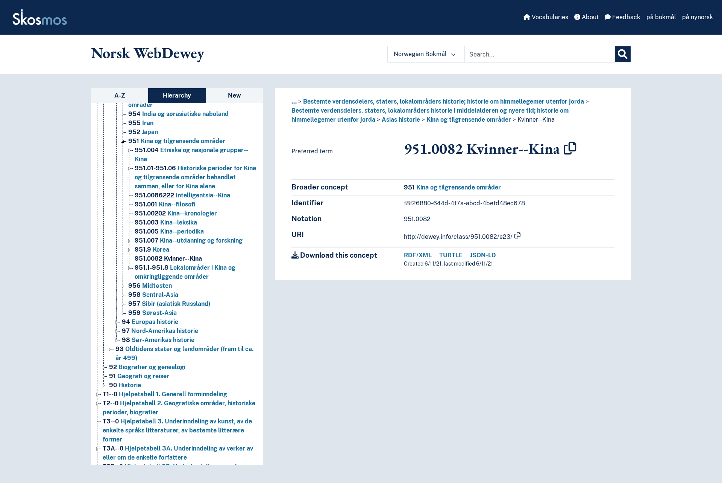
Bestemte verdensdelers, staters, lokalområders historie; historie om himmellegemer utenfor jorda (443, 101)
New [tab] (234, 95)
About (589, 17)
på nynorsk (697, 17)
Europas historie (150, 321)
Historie (125, 385)
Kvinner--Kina (168, 258)
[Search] (622, 54)
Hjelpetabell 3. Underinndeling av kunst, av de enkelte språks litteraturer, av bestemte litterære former (177, 430)
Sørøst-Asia (152, 312)
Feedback (625, 17)
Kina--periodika (169, 231)
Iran (140, 123)
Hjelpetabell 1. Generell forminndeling (165, 394)
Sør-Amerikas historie (158, 340)
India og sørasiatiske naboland (178, 114)
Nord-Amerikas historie (160, 331)
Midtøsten (150, 285)
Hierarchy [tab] (177, 95)
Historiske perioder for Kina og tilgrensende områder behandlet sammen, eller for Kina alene (195, 177)
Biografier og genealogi (147, 367)
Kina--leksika (166, 222)
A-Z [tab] (119, 95)
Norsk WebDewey (147, 53)
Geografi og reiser (139, 376)
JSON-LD (483, 255)
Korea (152, 249)
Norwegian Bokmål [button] (421, 54)
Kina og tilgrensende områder (176, 141)
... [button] (294, 101)
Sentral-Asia (153, 294)
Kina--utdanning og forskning (189, 240)
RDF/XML (418, 255)
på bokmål (661, 17)
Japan (143, 132)
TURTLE (451, 255)
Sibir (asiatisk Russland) (169, 303)
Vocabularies (549, 17)
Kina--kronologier (176, 213)
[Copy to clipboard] (570, 148)
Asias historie (401, 119)
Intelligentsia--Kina (182, 195)
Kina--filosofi (165, 204)
